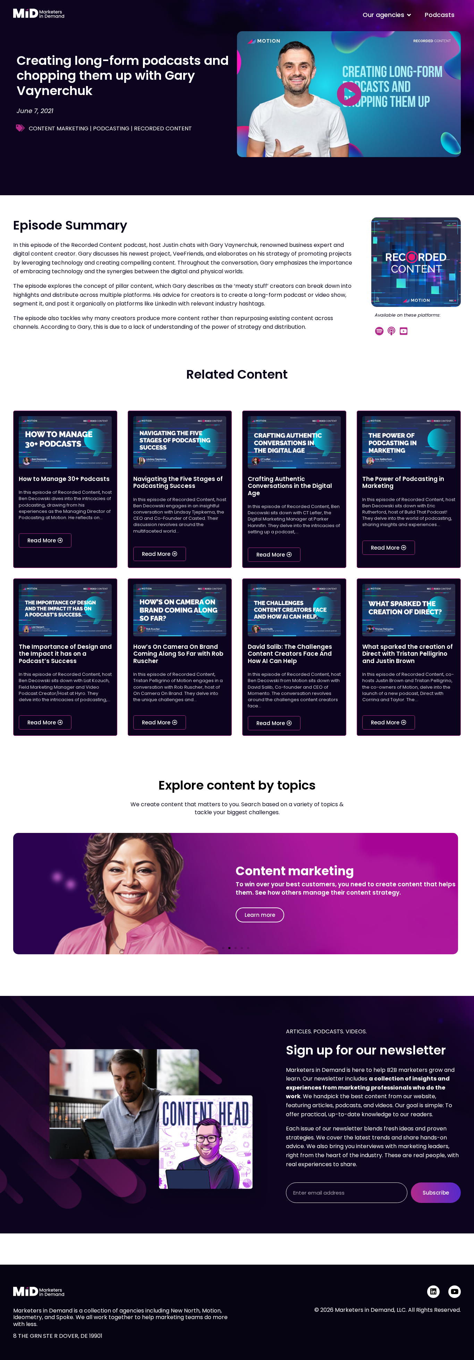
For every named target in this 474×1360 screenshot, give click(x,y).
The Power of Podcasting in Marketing (403, 482)
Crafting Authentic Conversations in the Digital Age (290, 486)
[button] (223, 948)
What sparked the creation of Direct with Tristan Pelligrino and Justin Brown (407, 654)
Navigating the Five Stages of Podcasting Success (178, 482)
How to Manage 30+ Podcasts (64, 479)
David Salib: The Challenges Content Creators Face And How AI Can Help (290, 654)
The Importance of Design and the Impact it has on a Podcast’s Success (65, 654)
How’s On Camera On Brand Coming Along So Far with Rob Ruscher (178, 654)
